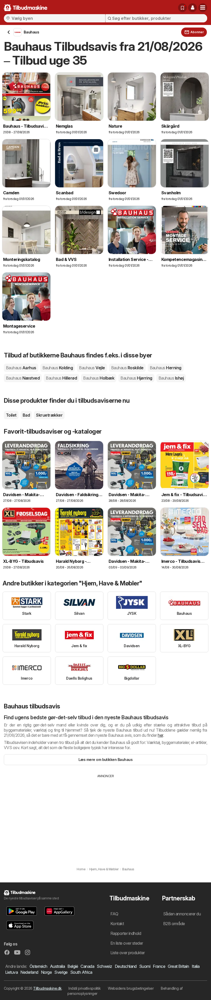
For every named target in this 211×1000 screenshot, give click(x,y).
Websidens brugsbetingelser (131, 988)
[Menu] (202, 7)
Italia (196, 966)
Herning (165, 367)
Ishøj (171, 378)
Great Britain (178, 966)
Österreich (38, 966)
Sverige (60, 972)
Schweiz (104, 966)
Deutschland (126, 966)
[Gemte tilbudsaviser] (182, 7)
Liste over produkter (127, 952)
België (72, 966)
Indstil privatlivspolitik (84, 988)
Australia (57, 966)
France (159, 966)
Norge (46, 972)
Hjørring (136, 378)
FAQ (114, 913)
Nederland (29, 972)
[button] (192, 7)
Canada (87, 966)
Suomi (144, 966)
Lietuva (11, 972)
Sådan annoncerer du (182, 913)
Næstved (23, 378)
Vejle (92, 367)
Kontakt (117, 923)
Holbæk (98, 378)
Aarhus (21, 367)
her (160, 735)
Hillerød (61, 378)
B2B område (174, 923)
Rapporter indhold (125, 933)
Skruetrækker (49, 415)
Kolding (57, 367)
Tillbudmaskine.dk (47, 988)
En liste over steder (126, 943)
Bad (26, 415)
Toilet (11, 415)
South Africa (81, 972)
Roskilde (127, 367)
